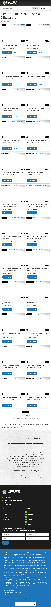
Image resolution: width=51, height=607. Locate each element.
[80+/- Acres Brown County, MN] (13, 161)
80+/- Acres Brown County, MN (12, 172)
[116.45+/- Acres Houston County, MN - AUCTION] (13, 33)
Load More (25, 412)
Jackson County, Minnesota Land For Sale (16, 450)
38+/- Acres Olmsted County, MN (12, 269)
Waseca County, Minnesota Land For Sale (35, 464)
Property (4, 514)
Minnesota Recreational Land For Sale (32, 475)
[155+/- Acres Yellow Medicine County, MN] (38, 193)
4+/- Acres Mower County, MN (37, 333)
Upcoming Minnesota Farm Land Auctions (33, 477)
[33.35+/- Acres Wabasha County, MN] (38, 161)
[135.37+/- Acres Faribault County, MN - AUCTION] (13, 97)
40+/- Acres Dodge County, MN (37, 301)
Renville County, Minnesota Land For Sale (35, 458)
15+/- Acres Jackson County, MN (11, 301)
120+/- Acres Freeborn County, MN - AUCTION (37, 76)
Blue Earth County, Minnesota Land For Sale (16, 441)
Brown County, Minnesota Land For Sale (35, 441)
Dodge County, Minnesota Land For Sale (16, 445)
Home (3, 512)
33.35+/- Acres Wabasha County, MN (35, 172)
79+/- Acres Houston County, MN (37, 269)
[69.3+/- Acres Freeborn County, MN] (38, 226)
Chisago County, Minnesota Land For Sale (16, 443)
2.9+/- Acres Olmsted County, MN (37, 397)
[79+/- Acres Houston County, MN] (38, 258)
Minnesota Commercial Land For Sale (12, 473)
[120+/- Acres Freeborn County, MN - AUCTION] (38, 65)
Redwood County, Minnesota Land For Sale (16, 458)
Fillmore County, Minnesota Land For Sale (16, 447)
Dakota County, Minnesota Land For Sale (34, 443)
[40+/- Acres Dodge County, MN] (38, 290)
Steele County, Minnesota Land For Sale (34, 462)
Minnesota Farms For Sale (26, 473)
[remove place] (37, 8)
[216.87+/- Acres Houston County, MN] (13, 322)
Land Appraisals (6, 517)
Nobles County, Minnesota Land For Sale (16, 456)
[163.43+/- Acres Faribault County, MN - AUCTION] (38, 33)
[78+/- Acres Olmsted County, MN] (13, 193)
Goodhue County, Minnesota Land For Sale (16, 448)
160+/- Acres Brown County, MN (36, 140)
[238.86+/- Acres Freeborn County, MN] (13, 354)
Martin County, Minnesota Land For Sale (16, 452)
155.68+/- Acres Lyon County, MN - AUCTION (12, 140)
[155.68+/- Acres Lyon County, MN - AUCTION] (13, 129)
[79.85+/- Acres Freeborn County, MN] (38, 354)
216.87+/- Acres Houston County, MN (10, 333)
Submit (5, 542)
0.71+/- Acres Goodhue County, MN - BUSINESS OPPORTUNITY (12, 237)
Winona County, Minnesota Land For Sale (25, 466)
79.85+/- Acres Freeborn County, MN (35, 365)
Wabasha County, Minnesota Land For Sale (16, 464)
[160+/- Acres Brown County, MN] (38, 129)
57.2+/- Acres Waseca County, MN (12, 397)
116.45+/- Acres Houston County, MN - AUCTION (10, 44)
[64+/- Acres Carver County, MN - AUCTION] (13, 65)
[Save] (24, 25)
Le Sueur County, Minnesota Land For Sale (34, 450)
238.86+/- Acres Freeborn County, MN (10, 365)
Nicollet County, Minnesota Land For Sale (34, 454)
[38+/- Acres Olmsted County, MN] (13, 258)
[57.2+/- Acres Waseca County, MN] (13, 386)
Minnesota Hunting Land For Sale (40, 473)
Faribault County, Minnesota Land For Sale (34, 445)
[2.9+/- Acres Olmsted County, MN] (38, 386)
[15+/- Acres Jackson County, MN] (13, 290)
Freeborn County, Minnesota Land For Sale (35, 447)
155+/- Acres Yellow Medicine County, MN (37, 205)
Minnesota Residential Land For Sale (16, 477)
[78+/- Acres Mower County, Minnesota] (38, 97)
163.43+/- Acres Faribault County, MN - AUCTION (35, 44)
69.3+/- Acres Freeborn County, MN (37, 237)
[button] (26, 599)
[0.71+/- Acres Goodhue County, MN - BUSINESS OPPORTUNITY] (13, 226)
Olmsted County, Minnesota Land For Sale (34, 456)
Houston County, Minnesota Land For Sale (35, 448)
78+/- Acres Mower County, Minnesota (36, 108)
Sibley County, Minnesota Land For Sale (16, 462)
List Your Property (6, 522)
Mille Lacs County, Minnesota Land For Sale (35, 452)
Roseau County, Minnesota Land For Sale (34, 460)
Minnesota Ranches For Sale (17, 475)
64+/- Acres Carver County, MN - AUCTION (12, 76)
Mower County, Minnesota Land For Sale (16, 454)
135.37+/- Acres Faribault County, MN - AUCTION (10, 108)
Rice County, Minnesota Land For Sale (16, 460)
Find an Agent (5, 519)
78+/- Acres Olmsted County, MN (12, 205)
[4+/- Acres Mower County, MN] (38, 322)
